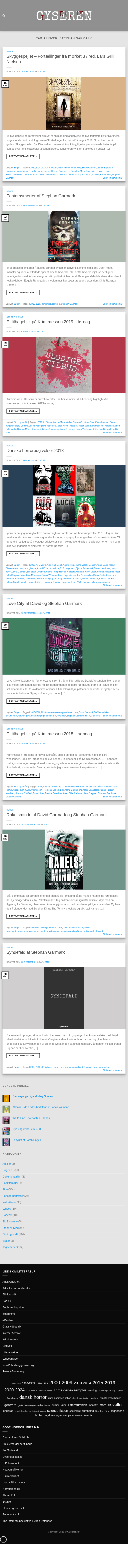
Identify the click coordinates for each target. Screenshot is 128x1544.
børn (120, 1390)
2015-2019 (35, 304)
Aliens (49, 1391)
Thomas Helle (89, 582)
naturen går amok (26, 715)
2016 (43, 1067)
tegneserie (117, 1410)
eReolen (7, 1320)
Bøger (10, 51)
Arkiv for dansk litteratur (16, 1288)
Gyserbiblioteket (12, 1456)
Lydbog (6, 1208)
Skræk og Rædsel (13, 1508)
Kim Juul (24, 790)
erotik (61, 1067)
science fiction (59, 931)
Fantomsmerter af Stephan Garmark (40, 196)
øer (54, 715)
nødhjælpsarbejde (43, 715)
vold (98, 715)
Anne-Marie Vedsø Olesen (67, 422)
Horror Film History (13, 1482)
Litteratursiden (10, 1352)
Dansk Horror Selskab (15, 1437)
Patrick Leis (105, 174)
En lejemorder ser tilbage (17, 1444)
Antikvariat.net (10, 1281)
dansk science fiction (73, 927)
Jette (42, 71)
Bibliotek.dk (9, 1294)
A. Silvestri (51, 167)
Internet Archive (11, 1333)
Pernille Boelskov (53, 793)
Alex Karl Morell (54, 565)
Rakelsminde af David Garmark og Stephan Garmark (56, 814)
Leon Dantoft (23, 174)
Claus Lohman (102, 422)
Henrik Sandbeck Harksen (99, 786)
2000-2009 (60, 1382)
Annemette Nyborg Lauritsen (56, 786)
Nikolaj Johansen (82, 174)
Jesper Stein (83, 425)
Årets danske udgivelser (24, 568)
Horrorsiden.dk (11, 1488)
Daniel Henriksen (102, 568)
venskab (78, 1416)
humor (55, 1405)
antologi (77, 167)
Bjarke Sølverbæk (84, 568)
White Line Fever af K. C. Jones (31, 1118)
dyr (80, 1398)
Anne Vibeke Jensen (86, 565)
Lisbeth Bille (58, 790)
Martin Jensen (32, 429)
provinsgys (31, 931)
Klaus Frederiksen (102, 575)
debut (75, 1398)
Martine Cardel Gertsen (41, 174)
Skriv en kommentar (112, 178)
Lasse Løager (31, 578)
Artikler (6, 1163)
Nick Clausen (74, 578)
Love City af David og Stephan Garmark (44, 603)
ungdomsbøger (53, 1415)
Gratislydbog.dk (11, 1326)
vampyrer (68, 1415)
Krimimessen (10, 1339)
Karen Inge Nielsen (67, 575)
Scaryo (6, 1501)
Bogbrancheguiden (13, 1307)
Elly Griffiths (22, 425)
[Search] (3, 15)
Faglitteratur (9, 1183)
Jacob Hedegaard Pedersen (42, 425)
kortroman (69, 1067)
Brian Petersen (89, 167)
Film (5, 1189)
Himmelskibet (10, 1476)
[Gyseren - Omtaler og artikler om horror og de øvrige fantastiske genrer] (64, 16)
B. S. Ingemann (67, 568)
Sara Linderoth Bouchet (24, 582)
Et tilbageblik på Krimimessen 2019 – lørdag (48, 321)
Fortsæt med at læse (23, 156)
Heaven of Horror (12, 1469)
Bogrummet (9, 1313)
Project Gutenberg (13, 1371)
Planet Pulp (9, 1495)
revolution (61, 715)
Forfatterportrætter (13, 1195)
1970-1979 (16, 1384)
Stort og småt (14, 317)
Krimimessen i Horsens (101, 425)
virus (93, 715)
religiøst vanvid (44, 931)
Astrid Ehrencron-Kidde (48, 568)
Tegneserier (9, 1247)
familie (85, 1398)
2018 (32, 565)
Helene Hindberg (67, 571)
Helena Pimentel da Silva (63, 171)
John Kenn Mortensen (30, 575)
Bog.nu (6, 1301)
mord (48, 304)
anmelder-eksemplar (56, 712)
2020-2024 (41, 167)
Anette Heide (69, 565)
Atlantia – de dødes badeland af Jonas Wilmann (40, 1107)
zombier (88, 1415)
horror (47, 1405)
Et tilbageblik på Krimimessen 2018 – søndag (49, 733)
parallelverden (21, 1411)
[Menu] (124, 16)
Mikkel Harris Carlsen (63, 174)
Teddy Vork (76, 582)
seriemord (75, 1410)
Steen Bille (67, 793)
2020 (32, 167)
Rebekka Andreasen (49, 429)
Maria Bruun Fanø (73, 790)
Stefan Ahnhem (81, 793)
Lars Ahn (100, 171)
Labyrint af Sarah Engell (26, 1140)
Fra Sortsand (10, 1450)
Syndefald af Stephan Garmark (35, 952)
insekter (13, 715)
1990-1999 (42, 1383)
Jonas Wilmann (49, 575)
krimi (43, 304)
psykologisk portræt (38, 1411)
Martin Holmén (17, 429)
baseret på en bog (107, 1391)
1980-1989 (28, 1383)
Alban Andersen (65, 167)
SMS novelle (10, 1221)
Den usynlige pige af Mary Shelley (32, 1096)
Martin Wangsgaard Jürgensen (53, 578)
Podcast (7, 1215)
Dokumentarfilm (11, 1176)
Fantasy (94, 1398)
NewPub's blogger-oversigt (18, 1365)
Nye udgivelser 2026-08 (26, 1129)
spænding (72, 931)
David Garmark (19, 571)
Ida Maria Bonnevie (85, 171)
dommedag (20, 931)
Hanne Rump (52, 571)
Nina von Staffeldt (23, 793)
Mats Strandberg (91, 790)
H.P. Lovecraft (10, 1463)
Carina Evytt (103, 167)
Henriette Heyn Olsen (86, 571)
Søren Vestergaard (85, 429)
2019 (40, 422)
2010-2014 (82, 1383)
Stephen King (10, 1228)
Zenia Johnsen (103, 582)
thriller (87, 715)
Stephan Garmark (69, 304)
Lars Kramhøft (17, 578)
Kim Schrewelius (84, 575)
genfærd (10, 1405)
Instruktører (9, 1202)
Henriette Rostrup (105, 571)
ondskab (79, 1067)
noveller (95, 174)
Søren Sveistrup (67, 429)
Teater (6, 1240)
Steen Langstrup (44, 582)
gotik (20, 1405)
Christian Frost (87, 422)
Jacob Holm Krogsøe (66, 425)
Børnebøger (12, 1398)
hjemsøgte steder (33, 1405)
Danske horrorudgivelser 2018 (35, 450)
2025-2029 (30, 1391)
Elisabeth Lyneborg (36, 571)
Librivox (7, 1345)
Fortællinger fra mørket (39, 171)
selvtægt (56, 304)
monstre (93, 1405)
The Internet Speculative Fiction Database (27, 1521)
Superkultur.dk (11, 1514)
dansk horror (22, 171)
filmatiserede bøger (110, 1398)
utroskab (99, 931)
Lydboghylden (10, 1358)
